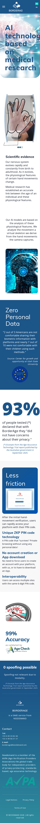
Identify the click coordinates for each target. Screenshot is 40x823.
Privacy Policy (28, 800)
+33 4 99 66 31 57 (10, 739)
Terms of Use (20, 808)
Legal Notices (11, 800)
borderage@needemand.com (14, 745)
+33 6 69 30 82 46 (10, 736)
